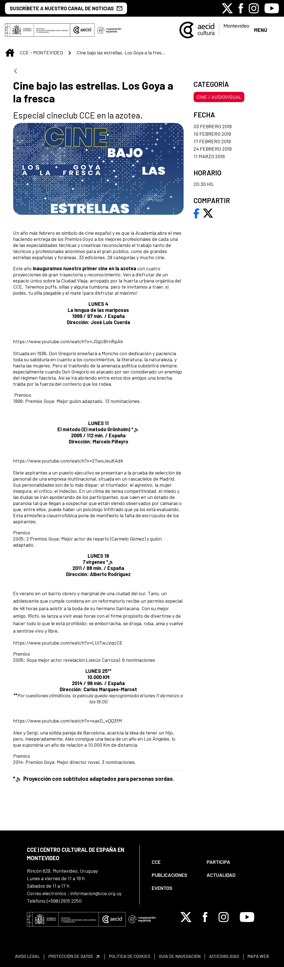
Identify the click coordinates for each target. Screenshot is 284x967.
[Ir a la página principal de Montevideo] (214, 29)
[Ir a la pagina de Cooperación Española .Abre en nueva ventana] (109, 30)
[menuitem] (174, 862)
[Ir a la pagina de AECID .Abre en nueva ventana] (82, 30)
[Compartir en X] (208, 212)
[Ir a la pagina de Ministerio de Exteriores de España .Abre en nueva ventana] (37, 30)
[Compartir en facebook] (196, 212)
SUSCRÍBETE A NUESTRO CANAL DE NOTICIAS (62, 8)
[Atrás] (15, 71)
